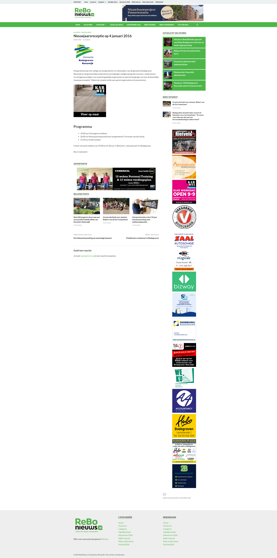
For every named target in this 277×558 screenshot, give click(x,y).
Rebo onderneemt (147, 2)
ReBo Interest (136, 2)
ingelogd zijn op (87, 256)
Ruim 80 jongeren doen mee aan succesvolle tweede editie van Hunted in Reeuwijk (87, 219)
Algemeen (77, 32)
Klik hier (104, 539)
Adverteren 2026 (124, 2)
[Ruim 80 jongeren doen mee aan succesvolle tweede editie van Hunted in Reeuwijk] (87, 207)
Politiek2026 (159, 2)
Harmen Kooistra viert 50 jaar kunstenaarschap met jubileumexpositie (144, 219)
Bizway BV (101, 555)
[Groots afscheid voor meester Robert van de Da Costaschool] (116, 207)
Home (86, 2)
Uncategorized (86, 32)
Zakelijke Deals (113, 2)
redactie (87, 40)
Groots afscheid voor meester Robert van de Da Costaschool (115, 218)
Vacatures (93, 2)
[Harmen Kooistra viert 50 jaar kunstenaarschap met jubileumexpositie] (145, 207)
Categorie (101, 2)
